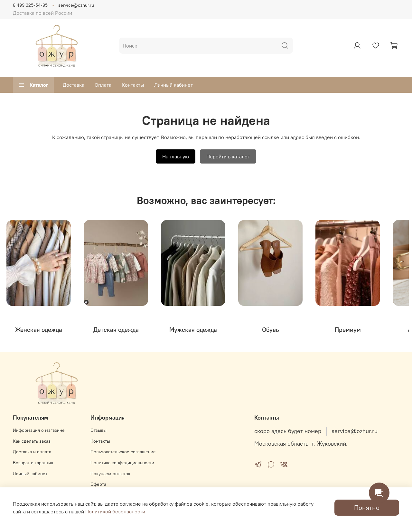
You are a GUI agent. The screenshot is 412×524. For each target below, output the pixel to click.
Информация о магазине (39, 430)
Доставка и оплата (32, 452)
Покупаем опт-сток (110, 473)
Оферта (98, 484)
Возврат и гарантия (33, 463)
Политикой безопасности (115, 511)
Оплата (103, 85)
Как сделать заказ (32, 441)
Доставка (73, 85)
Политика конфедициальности (122, 463)
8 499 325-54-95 (30, 5)
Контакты (133, 85)
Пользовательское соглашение (123, 452)
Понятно (366, 507)
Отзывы (98, 430)
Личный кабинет (173, 85)
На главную (175, 156)
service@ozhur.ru (76, 5)
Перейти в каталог (228, 156)
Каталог (39, 85)
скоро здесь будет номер (287, 431)
